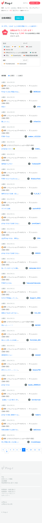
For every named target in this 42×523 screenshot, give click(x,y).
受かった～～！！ (7, 325)
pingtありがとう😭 (8, 149)
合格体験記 (14, 8)
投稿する (19, 18)
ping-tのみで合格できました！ (12, 223)
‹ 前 (7, 451)
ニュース (7, 8)
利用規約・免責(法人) (8, 491)
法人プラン (16, 10)
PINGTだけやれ (6, 283)
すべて (25, 43)
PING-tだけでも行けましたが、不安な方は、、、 (18, 179)
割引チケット (4, 10)
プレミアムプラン (34, 8)
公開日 (12, 75)
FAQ (11, 10)
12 (39, 450)
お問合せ (4, 502)
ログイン (25, 3)
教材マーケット (25, 10)
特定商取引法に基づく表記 (9, 483)
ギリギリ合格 (5, 208)
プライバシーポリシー (8, 493)
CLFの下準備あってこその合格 (11, 298)
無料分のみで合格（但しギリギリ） (13, 194)
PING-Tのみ (5, 136)
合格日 (20, 75)
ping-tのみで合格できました (11, 253)
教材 (2, 8)
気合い (3, 107)
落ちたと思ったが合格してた (11, 340)
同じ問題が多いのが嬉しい (10, 442)
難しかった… (5, 121)
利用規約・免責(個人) (8, 489)
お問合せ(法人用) (7, 504)
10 (31, 450)
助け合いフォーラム (23, 8)
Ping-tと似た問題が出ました (11, 92)
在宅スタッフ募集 (6, 479)
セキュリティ (5, 495)
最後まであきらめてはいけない (11, 313)
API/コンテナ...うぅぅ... (11, 370)
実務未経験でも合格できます (11, 430)
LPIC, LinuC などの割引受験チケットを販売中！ (20, 26)
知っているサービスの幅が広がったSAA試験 (15, 268)
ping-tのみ (5, 385)
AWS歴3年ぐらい (6, 355)
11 (35, 450)
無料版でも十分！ (7, 164)
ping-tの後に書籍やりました (11, 415)
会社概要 (4, 481)
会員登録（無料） (34, 3)
